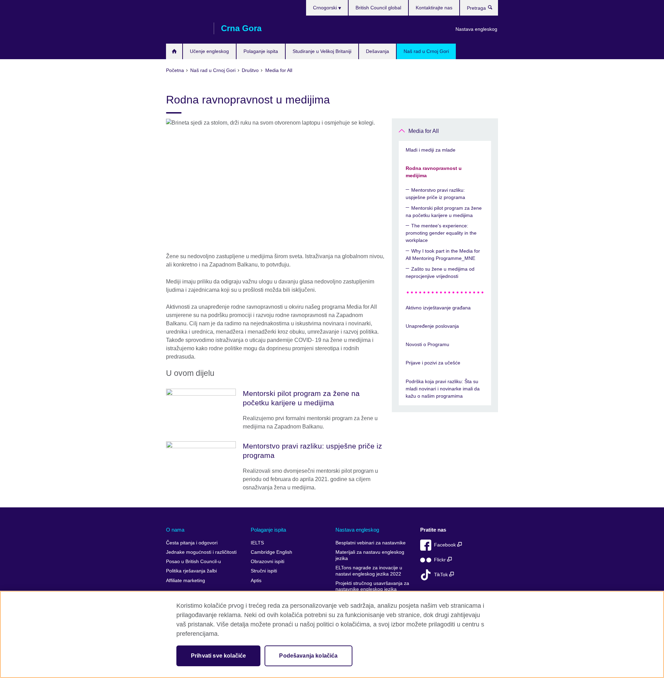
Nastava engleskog (476, 29)
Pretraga (493, 9)
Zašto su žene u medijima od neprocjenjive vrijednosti (440, 272)
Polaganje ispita (260, 51)
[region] (332, 634)
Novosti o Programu (427, 344)
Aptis (256, 580)
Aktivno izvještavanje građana (438, 307)
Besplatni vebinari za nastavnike (370, 542)
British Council (186, 28)
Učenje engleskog (209, 51)
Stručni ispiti (264, 570)
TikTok (441, 574)
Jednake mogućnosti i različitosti (201, 552)
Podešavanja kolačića (308, 656)
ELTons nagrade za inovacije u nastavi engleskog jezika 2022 (368, 571)
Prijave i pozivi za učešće (433, 362)
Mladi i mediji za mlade (430, 150)
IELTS (257, 542)
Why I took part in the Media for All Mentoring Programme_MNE (443, 254)
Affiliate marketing (185, 580)
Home (174, 51)
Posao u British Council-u (193, 561)
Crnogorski (325, 7)
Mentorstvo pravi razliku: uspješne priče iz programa (435, 193)
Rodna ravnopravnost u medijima (434, 171)
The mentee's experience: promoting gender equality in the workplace (441, 233)
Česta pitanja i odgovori (192, 542)
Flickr (440, 559)
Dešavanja (377, 51)
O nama (175, 530)
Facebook (445, 545)
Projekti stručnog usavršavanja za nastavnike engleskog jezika (372, 586)
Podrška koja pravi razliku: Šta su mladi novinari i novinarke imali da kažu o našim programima (443, 389)
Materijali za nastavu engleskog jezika (369, 555)
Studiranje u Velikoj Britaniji (322, 51)
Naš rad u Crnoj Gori (426, 51)
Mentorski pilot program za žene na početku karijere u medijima (444, 211)
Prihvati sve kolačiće (218, 656)
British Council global (378, 7)
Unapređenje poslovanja (432, 326)
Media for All (423, 131)
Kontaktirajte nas (434, 7)
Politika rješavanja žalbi (191, 570)
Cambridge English (271, 552)
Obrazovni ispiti (267, 561)
